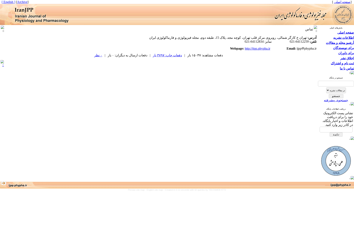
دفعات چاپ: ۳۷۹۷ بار (167, 55)
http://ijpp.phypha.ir (257, 48)
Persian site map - (137, 190)
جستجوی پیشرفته (336, 100)
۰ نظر (98, 55)
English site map (155, 190)
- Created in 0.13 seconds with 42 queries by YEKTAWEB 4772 (194, 190)
